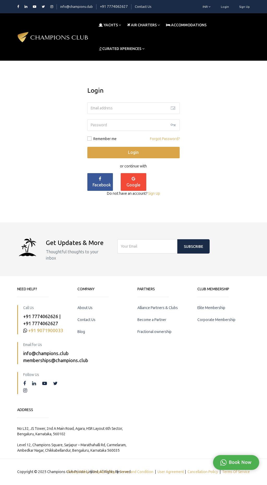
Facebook (102, 184)
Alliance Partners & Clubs (157, 308)
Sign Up (244, 7)
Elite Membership (211, 308)
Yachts (111, 25)
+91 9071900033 (45, 330)
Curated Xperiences (122, 49)
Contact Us (143, 7)
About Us (85, 308)
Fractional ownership (154, 332)
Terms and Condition (136, 472)
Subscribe (193, 246)
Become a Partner (151, 320)
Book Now (240, 462)
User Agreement (170, 472)
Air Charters (143, 25)
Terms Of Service (236, 472)
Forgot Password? (165, 139)
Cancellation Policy (202, 472)
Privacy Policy (78, 472)
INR (206, 7)
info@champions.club (76, 7)
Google (133, 184)
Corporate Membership (216, 320)
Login (225, 7)
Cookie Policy (104, 472)
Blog (81, 332)
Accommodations (188, 25)
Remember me (105, 139)
